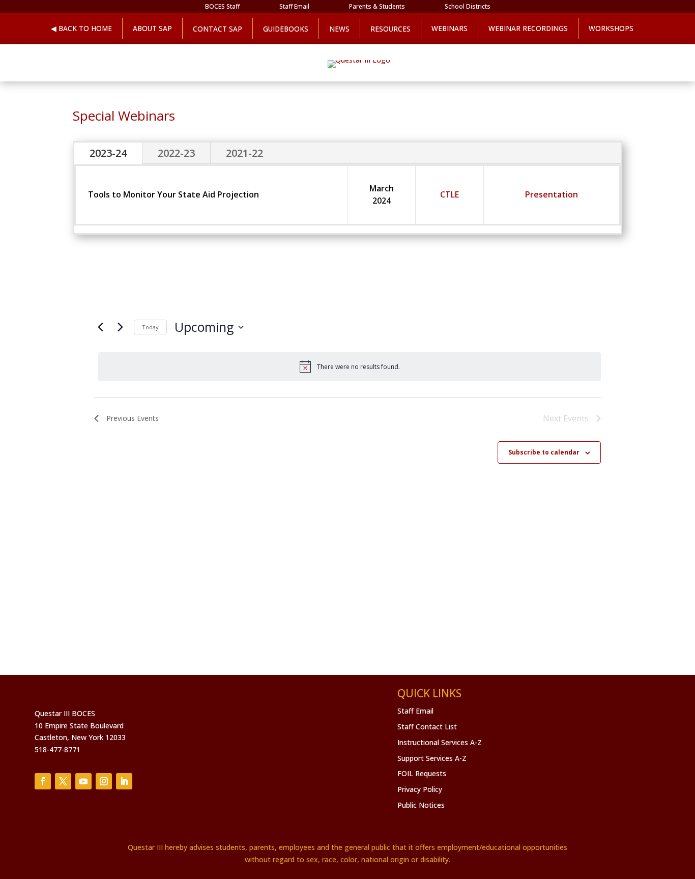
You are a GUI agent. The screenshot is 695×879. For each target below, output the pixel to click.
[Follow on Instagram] (104, 781)
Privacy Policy (419, 789)
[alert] (349, 366)
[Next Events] (120, 327)
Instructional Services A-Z (439, 742)
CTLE (449, 194)
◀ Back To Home (81, 28)
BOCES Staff (222, 7)
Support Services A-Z (432, 758)
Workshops (611, 28)
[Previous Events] (100, 327)
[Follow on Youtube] (83, 781)
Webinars (449, 28)
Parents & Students (377, 7)
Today (150, 327)
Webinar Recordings (528, 28)
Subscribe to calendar (544, 452)
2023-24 (108, 153)
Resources (390, 29)
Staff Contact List (427, 726)
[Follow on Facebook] (43, 781)
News (339, 29)
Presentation (551, 194)
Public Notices (421, 805)
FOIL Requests (421, 773)
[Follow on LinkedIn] (124, 781)
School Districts (467, 7)
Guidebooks (285, 29)
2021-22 (244, 153)
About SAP (152, 28)
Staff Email (294, 7)
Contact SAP (217, 29)
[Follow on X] (63, 781)
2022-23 (176, 153)
